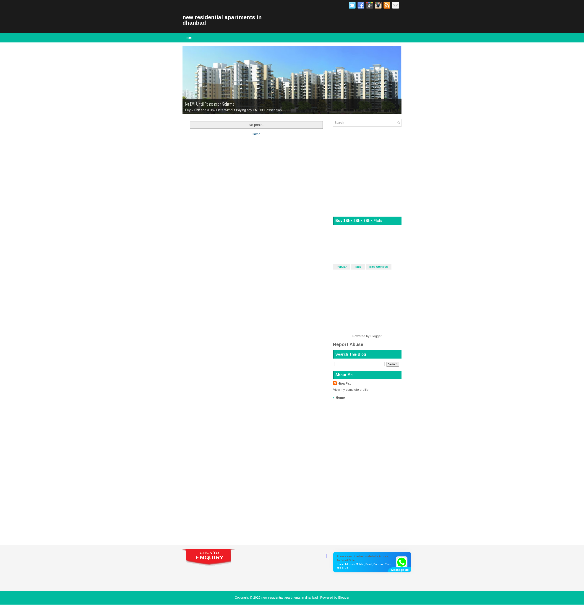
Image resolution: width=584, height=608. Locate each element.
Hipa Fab (345, 383)
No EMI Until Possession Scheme (209, 104)
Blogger (375, 336)
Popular (342, 266)
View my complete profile (350, 389)
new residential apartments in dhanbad (222, 20)
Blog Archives (378, 266)
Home (189, 38)
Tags (358, 266)
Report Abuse (348, 344)
